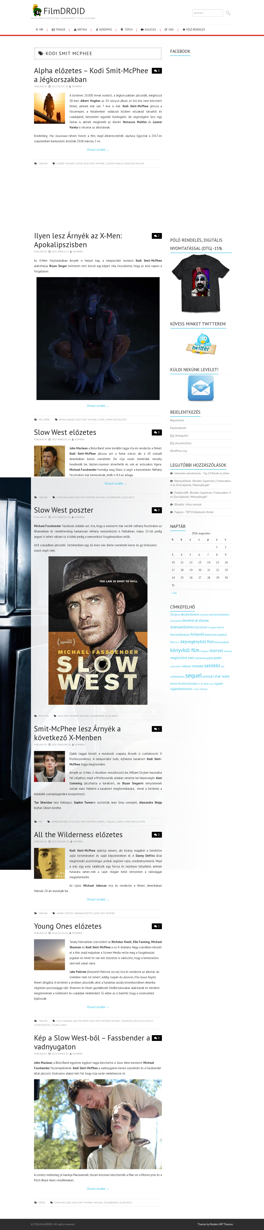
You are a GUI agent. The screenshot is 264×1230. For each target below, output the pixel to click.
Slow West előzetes (65, 432)
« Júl (174, 593)
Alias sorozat (193, 504)
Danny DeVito (65, 913)
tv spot (205, 683)
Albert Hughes (66, 163)
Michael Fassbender (108, 497)
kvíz (177, 642)
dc (196, 620)
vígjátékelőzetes (181, 689)
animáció (204, 614)
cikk (171, 29)
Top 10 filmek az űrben (216, 473)
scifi (222, 666)
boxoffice (105, 29)
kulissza (150, 29)
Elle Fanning (64, 1020)
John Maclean (65, 497)
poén (218, 658)
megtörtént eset (182, 658)
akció (177, 614)
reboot (186, 666)
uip (211, 683)
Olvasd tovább (98, 150)
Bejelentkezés (178, 428)
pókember (175, 666)
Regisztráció (177, 420)
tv (199, 683)
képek (46, 419)
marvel (101, 821)
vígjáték (218, 683)
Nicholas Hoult (143, 1020)
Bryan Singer (67, 419)
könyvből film (184, 650)
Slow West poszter (63, 510)
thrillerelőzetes (188, 683)
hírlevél (197, 634)
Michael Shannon (122, 1020)
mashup (228, 651)
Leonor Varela (114, 163)
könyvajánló (221, 642)
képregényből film (63, 821)
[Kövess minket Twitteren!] (201, 343)
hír (41, 29)
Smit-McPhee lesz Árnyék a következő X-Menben (77, 733)
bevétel (188, 620)
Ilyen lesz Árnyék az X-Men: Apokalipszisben (78, 240)
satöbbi (212, 665)
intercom (211, 634)
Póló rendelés (195, 29)
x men (101, 419)
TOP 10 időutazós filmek (199, 512)
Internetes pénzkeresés (187, 473)
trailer (60, 29)
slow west (128, 497)
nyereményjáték (204, 658)
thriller (174, 683)
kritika (82, 29)
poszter (44, 715)
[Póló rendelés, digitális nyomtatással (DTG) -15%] (201, 283)
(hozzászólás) (180, 443)
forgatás (212, 627)
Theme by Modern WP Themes (215, 1224)
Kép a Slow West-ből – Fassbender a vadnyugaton (92, 1042)
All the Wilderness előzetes (78, 834)
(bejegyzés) (179, 435)
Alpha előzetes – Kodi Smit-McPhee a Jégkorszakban (91, 75)
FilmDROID (64, 10)
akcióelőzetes (190, 614)
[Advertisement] (98, 201)
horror (220, 627)
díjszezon (200, 627)
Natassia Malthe (134, 163)
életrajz (204, 689)
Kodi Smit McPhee (94, 163)
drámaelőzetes (83, 913)
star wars (222, 676)
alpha (79, 163)
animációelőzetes (219, 614)
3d (171, 614)
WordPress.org (178, 451)
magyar (204, 651)
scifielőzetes (42, 1024)
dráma (204, 620)
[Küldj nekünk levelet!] (201, 388)
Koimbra (77, 86)
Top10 (128, 29)
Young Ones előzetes (68, 926)
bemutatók (176, 620)
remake (198, 666)
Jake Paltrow (80, 1020)
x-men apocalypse (116, 419)
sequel (110, 821)
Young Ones (58, 1024)
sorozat (208, 676)
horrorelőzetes (180, 635)
